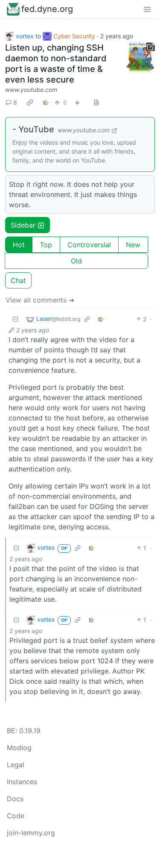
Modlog (19, 747)
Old (76, 261)
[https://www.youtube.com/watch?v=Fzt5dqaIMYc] (140, 57)
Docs (15, 798)
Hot (19, 244)
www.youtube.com (31, 89)
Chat (18, 280)
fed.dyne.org (47, 9)
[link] (30, 102)
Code (15, 815)
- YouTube (33, 129)
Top (46, 244)
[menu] (147, 9)
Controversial (89, 244)
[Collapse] (15, 318)
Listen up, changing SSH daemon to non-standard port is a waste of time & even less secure (56, 64)
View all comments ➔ (40, 300)
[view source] (96, 102)
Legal (15, 764)
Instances (22, 781)
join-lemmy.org (31, 832)
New (133, 244)
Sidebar (23, 225)
